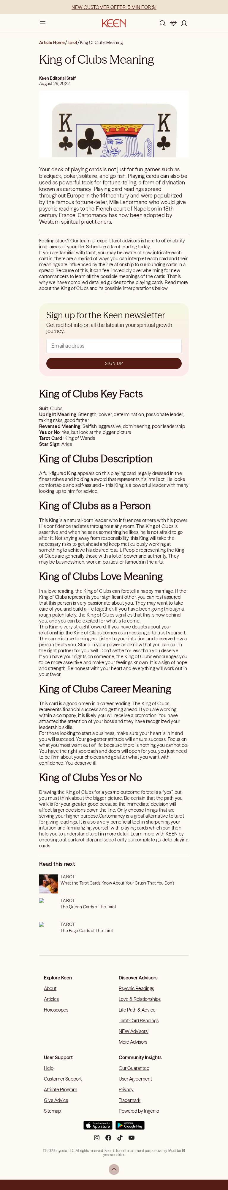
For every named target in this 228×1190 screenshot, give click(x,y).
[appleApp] (98, 1127)
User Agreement (135, 1079)
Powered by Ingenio (139, 1111)
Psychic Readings (136, 988)
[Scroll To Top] (114, 1169)
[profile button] (184, 23)
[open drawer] (42, 23)
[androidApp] (130, 1127)
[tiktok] (120, 1139)
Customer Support (63, 1079)
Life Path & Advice (137, 1010)
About (50, 988)
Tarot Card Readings (139, 1020)
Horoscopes (56, 1010)
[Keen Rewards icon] (173, 23)
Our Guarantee (134, 1068)
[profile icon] (184, 23)
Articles (51, 999)
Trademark (129, 1100)
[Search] (162, 23)
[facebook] (108, 1139)
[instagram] (96, 1139)
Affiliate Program (60, 1089)
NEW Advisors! (133, 1031)
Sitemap (52, 1111)
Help (48, 1068)
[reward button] (173, 23)
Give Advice (56, 1100)
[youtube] (131, 1139)
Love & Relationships (140, 999)
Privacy (126, 1089)
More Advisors (133, 1042)
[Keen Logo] (114, 23)
